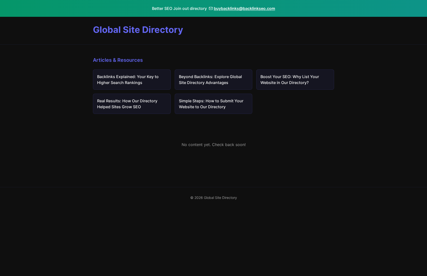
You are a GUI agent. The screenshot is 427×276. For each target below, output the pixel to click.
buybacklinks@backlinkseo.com (244, 8)
